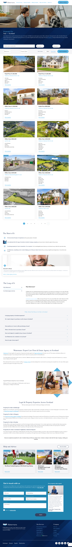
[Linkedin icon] (65, 543)
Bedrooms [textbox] (6, 51)
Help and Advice (42, 2)
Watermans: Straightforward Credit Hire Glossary (44, 467)
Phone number (6, 496)
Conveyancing (39, 528)
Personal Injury (19, 2)
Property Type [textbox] (24, 51)
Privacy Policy (56, 534)
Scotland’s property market (31, 298)
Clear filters (53, 51)
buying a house (27, 362)
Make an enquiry (63, 2)
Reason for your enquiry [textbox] (31, 499)
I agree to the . (10, 510)
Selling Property (35, 2)
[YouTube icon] (68, 543)
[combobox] (40, 46)
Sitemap (55, 535)
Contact (55, 532)
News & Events (56, 528)
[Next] (48, 223)
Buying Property (27, 2)
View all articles (63, 446)
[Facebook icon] (56, 543)
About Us (50, 2)
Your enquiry (5, 502)
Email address (28, 490)
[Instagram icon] (62, 543)
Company (56, 524)
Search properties (63, 51)
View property (8, 84)
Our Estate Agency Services (9, 291)
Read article (7, 471)
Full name (5, 490)
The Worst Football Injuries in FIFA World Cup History (19, 466)
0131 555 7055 (40, 487)
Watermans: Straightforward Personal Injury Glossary (61, 467)
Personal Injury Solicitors (42, 526)
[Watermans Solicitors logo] (9, 2)
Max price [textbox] (55, 46)
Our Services (40, 524)
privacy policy (13, 510)
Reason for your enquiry (30, 496)
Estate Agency (39, 530)
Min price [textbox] (39, 46)
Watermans (5, 353)
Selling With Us (40, 532)
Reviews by (39, 535)
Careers (55, 530)
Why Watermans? (7, 287)
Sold (48, 51)
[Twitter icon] (59, 543)
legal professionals (38, 353)
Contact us (50, 37)
